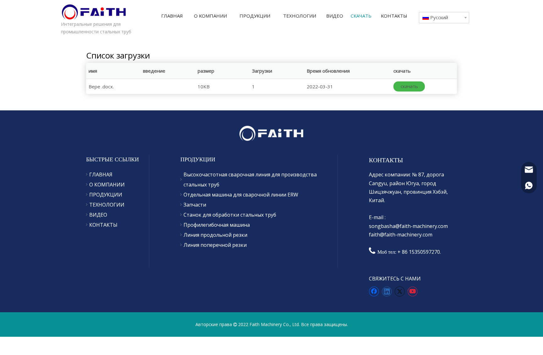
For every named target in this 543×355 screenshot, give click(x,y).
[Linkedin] (387, 291)
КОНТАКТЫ (103, 224)
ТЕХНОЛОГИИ (106, 204)
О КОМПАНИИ (107, 184)
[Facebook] (374, 291)
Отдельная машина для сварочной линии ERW (241, 194)
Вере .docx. (101, 86)
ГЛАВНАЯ (100, 174)
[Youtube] (413, 291)
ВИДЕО (98, 214)
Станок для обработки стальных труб (230, 214)
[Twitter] (400, 291)
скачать (409, 86)
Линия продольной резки (215, 234)
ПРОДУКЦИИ (105, 194)
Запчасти (195, 204)
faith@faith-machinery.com (400, 234)
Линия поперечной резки (215, 244)
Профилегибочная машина (217, 224)
